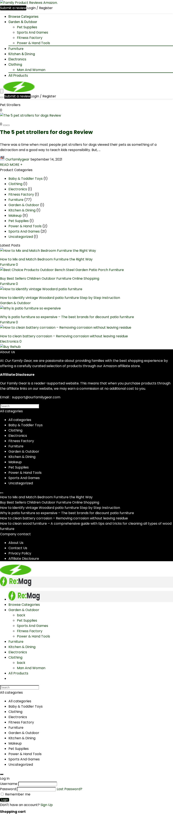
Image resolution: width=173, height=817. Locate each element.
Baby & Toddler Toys (25, 178)
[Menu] (1, 91)
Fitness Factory (29, 37)
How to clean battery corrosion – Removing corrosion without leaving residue (64, 336)
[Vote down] (4, 125)
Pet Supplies (27, 27)
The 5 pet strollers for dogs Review (46, 132)
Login (4, 799)
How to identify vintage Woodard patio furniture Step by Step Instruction (60, 297)
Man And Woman (31, 69)
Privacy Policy (19, 553)
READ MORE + (11, 164)
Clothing (15, 65)
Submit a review (13, 7)
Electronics (17, 59)
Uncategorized (20, 236)
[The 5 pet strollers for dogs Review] (30, 115)
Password (8, 789)
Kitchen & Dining (21, 54)
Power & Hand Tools (33, 43)
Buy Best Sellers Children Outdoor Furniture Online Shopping (49, 278)
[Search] (1, 97)
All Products (18, 76)
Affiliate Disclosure (23, 558)
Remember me (17, 794)
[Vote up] (8, 125)
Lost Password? (69, 789)
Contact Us (17, 548)
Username (8, 783)
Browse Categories (23, 17)
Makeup (15, 215)
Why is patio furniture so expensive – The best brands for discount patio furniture (67, 317)
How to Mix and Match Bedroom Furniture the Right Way (46, 259)
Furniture (15, 49)
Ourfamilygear (17, 159)
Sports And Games (32, 32)
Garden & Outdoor (22, 22)
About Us (15, 542)
